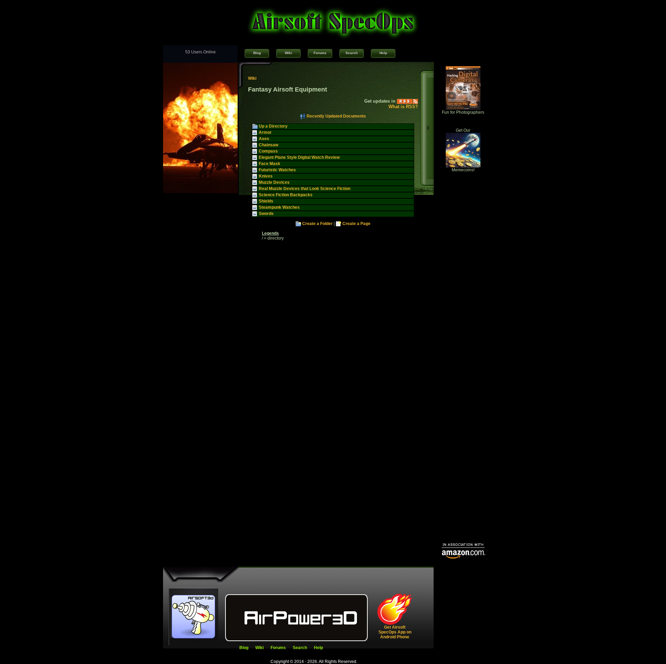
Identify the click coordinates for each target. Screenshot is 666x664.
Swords (266, 213)
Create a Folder (317, 223)
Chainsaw (268, 145)
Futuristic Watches (277, 169)
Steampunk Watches (279, 207)
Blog (257, 53)
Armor (265, 132)
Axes (264, 138)
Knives (266, 176)
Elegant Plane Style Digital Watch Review (299, 157)
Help (383, 53)
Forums (320, 53)
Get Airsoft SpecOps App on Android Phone (394, 632)
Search (351, 53)
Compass (268, 151)
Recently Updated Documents (336, 116)
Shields (266, 201)
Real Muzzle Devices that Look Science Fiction (304, 188)
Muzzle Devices (274, 182)
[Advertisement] (463, 432)
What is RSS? (403, 106)
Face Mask (269, 163)
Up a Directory (273, 126)
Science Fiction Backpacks (286, 194)
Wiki (288, 53)
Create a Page (356, 223)
